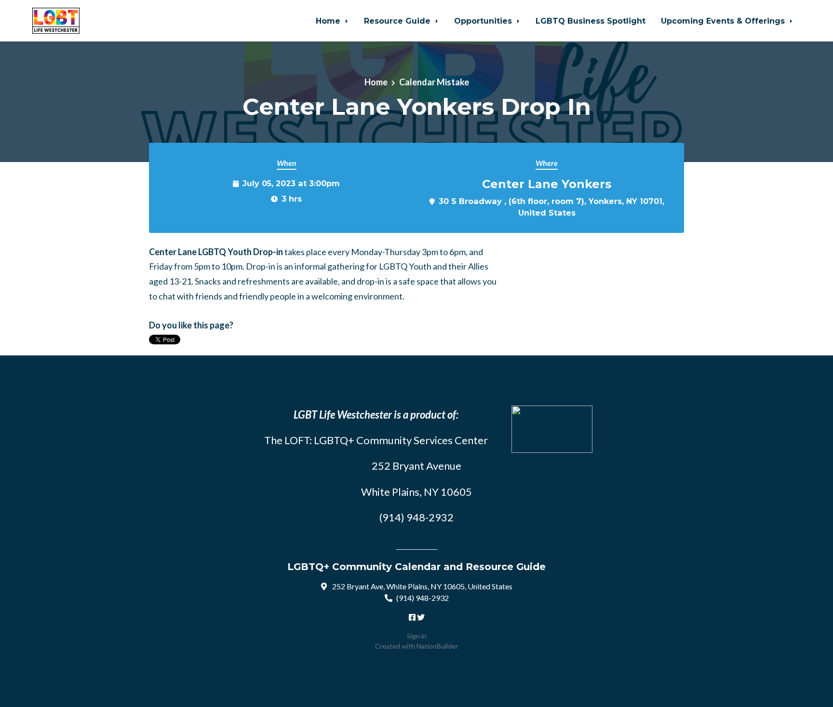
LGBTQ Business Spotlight (590, 21)
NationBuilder (437, 646)
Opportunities (484, 21)
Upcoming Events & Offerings (724, 21)
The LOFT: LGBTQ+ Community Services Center (376, 440)
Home (329, 21)
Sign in (417, 636)
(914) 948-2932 (422, 597)
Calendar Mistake (434, 82)
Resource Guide (398, 21)
